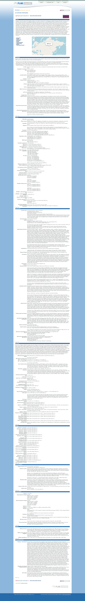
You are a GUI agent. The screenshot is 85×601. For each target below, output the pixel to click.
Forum (65, 2)
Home (41, 2)
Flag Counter (23, 3)
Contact (15, 594)
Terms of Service (19, 594)
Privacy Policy (25, 594)
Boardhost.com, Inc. (31, 594)
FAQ (58, 2)
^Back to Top (17, 207)
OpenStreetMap (63, 54)
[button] (51, 43)
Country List (50, 2)
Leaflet (58, 54)
